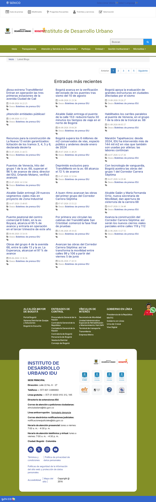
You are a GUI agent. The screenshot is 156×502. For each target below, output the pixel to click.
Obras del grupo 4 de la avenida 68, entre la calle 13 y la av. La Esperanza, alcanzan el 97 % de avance (27, 249)
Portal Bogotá (29, 317)
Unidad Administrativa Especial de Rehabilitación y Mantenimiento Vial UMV (91, 322)
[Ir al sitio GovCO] (7, 499)
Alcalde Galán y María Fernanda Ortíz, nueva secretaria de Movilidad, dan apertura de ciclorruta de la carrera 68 (125, 197)
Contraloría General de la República (63, 324)
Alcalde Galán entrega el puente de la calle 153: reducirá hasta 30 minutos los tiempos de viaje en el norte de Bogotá (78, 118)
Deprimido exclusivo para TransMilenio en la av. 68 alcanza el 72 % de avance (77, 168)
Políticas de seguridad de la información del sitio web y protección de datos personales (47, 469)
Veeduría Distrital (59, 340)
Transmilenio (85, 331)
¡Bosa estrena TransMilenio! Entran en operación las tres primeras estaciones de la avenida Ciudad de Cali (25, 94)
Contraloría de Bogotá (61, 334)
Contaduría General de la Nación (63, 329)
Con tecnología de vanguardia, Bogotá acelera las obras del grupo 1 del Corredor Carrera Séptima (125, 170)
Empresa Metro (86, 334)
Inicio (11, 59)
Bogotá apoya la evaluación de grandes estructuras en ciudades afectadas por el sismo (127, 92)
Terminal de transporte (89, 328)
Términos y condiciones (34, 458)
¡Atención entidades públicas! (25, 114)
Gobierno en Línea (115, 321)
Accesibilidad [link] (34, 480)
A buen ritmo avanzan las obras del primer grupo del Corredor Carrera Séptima (76, 195)
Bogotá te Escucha (32, 326)
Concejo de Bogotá (60, 343)
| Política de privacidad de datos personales (57, 458)
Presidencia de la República (119, 314)
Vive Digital (112, 327)
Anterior (105, 70)
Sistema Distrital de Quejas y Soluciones (35, 321)
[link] (31, 450)
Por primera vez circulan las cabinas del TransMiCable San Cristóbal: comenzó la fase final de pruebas (76, 221)
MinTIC (110, 317)
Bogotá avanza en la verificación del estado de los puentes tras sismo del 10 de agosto (77, 92)
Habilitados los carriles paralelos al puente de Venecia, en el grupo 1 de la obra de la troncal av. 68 (127, 117)
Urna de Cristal (114, 324)
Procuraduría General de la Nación (63, 318)
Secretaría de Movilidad (90, 317)
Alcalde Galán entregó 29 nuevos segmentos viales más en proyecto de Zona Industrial (28, 195)
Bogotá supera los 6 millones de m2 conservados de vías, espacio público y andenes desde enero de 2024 (77, 143)
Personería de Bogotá (61, 337)
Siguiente (143, 70)
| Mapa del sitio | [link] (48, 480)
